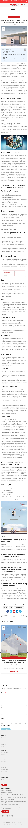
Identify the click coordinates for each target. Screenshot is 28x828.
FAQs (4, 60)
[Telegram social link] (20, 611)
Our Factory (3, 742)
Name (2, 707)
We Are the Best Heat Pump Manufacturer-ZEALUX (13, 58)
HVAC (23, 604)
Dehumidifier (4, 761)
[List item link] (14, 790)
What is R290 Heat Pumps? (8, 51)
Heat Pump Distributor (20, 826)
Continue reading (14, 671)
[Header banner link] (12, 1)
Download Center (4, 769)
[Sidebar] (1, 250)
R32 (11, 607)
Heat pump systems (6, 235)
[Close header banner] (26, 1)
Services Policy (4, 773)
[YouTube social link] (7, 816)
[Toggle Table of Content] (24, 49)
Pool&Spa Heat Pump (5, 759)
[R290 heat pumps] (14, 142)
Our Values (3, 737)
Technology (3, 754)
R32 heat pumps (19, 607)
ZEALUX (3, 467)
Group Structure (4, 739)
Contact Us (3, 781)
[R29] (14, 273)
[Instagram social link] (5, 816)
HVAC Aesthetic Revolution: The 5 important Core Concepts (14, 662)
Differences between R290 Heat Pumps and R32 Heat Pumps (14, 55)
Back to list (14, 616)
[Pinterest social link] (14, 611)
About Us (3, 735)
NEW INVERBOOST (5, 752)
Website (2, 718)
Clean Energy (7, 604)
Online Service (4, 771)
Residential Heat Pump (6, 756)
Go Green (15, 604)
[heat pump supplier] (14, 517)
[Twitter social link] (11, 611)
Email (2, 713)
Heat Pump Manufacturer (7, 824)
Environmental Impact (9, 256)
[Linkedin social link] (17, 611)
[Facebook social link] (7, 611)
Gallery (2, 746)
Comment (3, 692)
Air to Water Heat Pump (14, 17)
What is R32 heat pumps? (8, 52)
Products (3, 750)
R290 (5, 607)
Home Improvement (19, 657)
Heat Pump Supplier (17, 824)
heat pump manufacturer (20, 467)
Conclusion (5, 57)
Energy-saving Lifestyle (9, 657)
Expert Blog (3, 744)
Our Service (3, 767)
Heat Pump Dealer (11, 826)
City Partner (3, 779)
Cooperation (4, 777)
